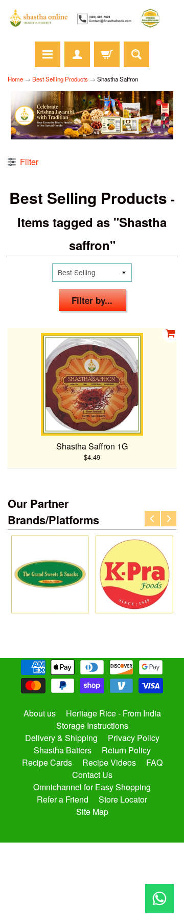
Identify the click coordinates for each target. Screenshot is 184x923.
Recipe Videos (109, 762)
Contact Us (92, 775)
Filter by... (92, 300)
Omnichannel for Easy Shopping (92, 787)
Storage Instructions (92, 725)
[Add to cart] (170, 333)
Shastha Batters (62, 750)
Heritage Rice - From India (113, 713)
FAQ (154, 762)
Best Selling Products (60, 79)
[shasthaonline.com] (92, 18)
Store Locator (123, 799)
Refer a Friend (62, 799)
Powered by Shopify (92, 902)
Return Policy (126, 750)
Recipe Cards (47, 762)
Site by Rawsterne (92, 893)
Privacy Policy (133, 738)
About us (40, 713)
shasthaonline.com (87, 884)
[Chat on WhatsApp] (159, 898)
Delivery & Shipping (61, 738)
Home (15, 79)
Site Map (92, 811)
